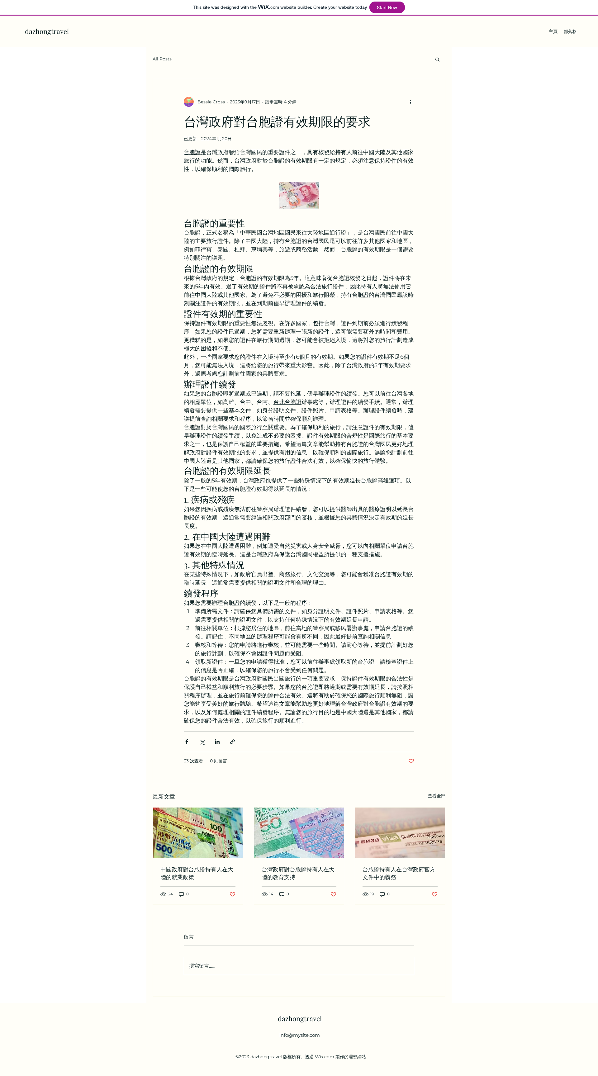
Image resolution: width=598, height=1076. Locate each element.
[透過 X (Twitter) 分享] (202, 742)
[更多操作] (410, 102)
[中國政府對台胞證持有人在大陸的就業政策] (198, 833)
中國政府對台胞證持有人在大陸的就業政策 (196, 873)
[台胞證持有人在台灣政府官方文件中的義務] (400, 833)
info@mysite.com (299, 1035)
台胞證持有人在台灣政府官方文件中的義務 (399, 873)
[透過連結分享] (232, 742)
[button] (437, 59)
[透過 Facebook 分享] (187, 742)
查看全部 (436, 796)
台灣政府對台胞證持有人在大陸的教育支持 (298, 873)
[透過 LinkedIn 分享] (217, 742)
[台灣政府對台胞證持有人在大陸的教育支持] (299, 833)
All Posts (162, 59)
